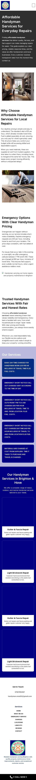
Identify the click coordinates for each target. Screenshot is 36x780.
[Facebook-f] (16, 768)
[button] (33, 5)
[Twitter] (20, 768)
